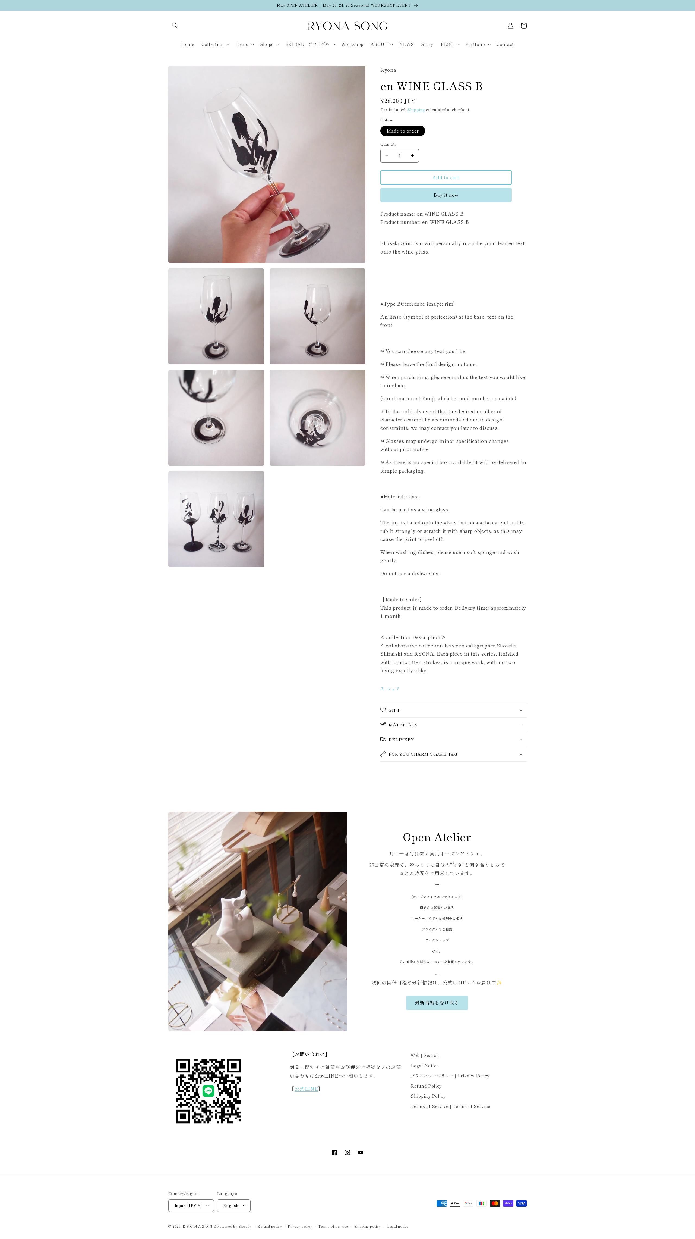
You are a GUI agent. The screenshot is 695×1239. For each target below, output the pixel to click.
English (231, 1205)
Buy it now (446, 195)
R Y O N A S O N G (199, 1226)
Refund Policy (426, 1086)
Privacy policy (300, 1226)
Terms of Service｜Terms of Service (450, 1106)
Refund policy (270, 1226)
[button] (174, 25)
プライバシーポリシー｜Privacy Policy (450, 1075)
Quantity (388, 144)
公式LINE (306, 1088)
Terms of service (333, 1226)
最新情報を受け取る (437, 1002)
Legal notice (398, 1226)
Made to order (403, 131)
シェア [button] (393, 689)
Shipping (416, 109)
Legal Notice (425, 1065)
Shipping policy (367, 1226)
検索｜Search (425, 1055)
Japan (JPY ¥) (188, 1205)
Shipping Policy (428, 1096)
